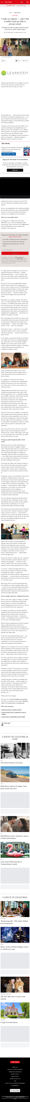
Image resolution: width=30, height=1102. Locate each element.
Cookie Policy (15, 1076)
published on (18, 699)
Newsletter (26, 60)
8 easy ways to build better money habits (13, 717)
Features (15, 15)
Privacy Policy (15, 1074)
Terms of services (19, 257)
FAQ (15, 1081)
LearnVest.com (20, 703)
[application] (15, 187)
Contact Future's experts (15, 1069)
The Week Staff (9, 32)
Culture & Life (17, 12)
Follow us (19, 60)
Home (10, 12)
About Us (15, 1067)
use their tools (11, 703)
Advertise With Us (15, 1078)
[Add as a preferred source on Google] (15, 1090)
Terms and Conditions (15, 1071)
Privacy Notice (20, 258)
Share (4, 60)
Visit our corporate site (20, 1096)
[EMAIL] (2, 725)
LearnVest (24, 699)
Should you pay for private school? (11, 710)
